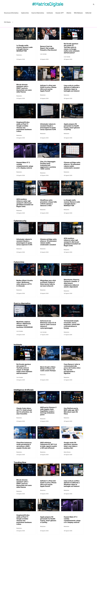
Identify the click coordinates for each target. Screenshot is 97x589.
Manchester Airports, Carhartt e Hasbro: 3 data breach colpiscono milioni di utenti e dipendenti (72, 283)
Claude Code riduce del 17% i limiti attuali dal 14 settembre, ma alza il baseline (24, 411)
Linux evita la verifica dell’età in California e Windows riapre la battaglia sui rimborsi (72, 88)
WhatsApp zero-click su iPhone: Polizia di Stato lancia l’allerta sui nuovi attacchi (48, 283)
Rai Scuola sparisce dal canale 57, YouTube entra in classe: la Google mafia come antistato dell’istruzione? (71, 48)
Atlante (68, 13)
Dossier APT (60, 13)
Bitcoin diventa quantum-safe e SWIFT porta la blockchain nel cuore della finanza (24, 88)
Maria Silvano (67, 452)
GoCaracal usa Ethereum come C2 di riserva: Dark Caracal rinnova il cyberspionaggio (48, 324)
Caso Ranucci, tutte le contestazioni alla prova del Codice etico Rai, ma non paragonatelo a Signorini (72, 368)
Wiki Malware (78, 13)
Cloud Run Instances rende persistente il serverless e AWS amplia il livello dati (24, 445)
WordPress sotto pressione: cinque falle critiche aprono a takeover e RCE (48, 202)
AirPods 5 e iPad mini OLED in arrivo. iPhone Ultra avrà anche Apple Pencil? (48, 88)
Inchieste (50, 13)
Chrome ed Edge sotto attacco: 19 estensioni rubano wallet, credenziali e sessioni (72, 165)
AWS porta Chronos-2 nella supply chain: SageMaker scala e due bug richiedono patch (48, 411)
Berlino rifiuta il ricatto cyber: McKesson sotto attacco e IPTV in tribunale (24, 283)
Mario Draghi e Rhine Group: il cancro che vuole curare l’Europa (48, 369)
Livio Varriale (43, 54)
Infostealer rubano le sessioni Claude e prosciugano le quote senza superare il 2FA (48, 126)
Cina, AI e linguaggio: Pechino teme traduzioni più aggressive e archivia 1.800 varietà (48, 165)
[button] (93, 4)
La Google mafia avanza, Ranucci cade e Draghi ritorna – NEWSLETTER (24, 48)
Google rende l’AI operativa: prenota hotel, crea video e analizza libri (71, 445)
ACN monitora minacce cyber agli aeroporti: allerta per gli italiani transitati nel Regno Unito (24, 202)
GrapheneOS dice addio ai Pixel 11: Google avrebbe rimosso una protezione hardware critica (24, 126)
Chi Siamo (7, 22)
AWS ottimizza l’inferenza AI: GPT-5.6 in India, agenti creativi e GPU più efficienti (48, 445)
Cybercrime (25, 13)
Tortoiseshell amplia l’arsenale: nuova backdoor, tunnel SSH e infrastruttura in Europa (72, 324)
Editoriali (88, 13)
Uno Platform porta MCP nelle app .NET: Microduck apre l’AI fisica (71, 411)
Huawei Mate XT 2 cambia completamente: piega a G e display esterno (24, 165)
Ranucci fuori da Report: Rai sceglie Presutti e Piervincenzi (48, 48)
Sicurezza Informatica (11, 13)
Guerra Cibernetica (37, 13)
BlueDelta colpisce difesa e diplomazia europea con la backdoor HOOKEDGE (24, 324)
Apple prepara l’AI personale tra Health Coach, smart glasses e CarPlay (72, 126)
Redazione (19, 55)
